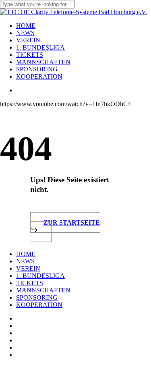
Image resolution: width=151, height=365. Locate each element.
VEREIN (28, 268)
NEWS (25, 261)
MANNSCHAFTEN (43, 290)
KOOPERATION (39, 304)
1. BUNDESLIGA (40, 275)
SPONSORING (37, 297)
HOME (25, 253)
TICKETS (29, 282)
